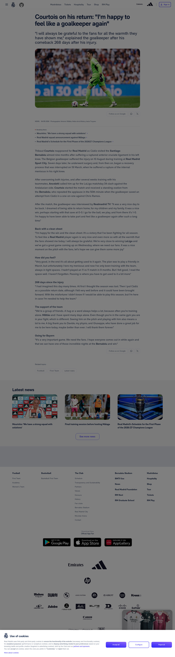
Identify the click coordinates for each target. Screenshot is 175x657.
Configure (138, 645)
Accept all (116, 645)
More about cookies (11, 653)
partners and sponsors (81, 646)
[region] (87, 643)
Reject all (161, 645)
